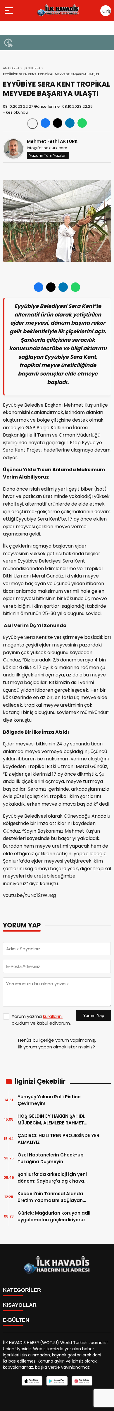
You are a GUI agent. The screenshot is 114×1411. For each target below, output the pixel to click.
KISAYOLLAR (20, 1305)
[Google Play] (56, 1380)
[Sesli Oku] (32, 123)
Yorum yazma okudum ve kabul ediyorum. (41, 1019)
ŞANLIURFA (32, 68)
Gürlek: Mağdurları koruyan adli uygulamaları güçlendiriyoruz (54, 1216)
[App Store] (32, 1380)
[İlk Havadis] (58, 10)
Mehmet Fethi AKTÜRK (52, 141)
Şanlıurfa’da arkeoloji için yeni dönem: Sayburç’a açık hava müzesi (52, 1177)
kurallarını (53, 1016)
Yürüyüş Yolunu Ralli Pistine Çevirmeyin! (49, 1100)
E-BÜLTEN (16, 1320)
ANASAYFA (11, 68)
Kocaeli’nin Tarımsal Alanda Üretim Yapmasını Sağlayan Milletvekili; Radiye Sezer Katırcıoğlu (50, 1197)
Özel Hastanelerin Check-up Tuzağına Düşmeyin (51, 1158)
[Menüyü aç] (9, 10)
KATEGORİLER (22, 1290)
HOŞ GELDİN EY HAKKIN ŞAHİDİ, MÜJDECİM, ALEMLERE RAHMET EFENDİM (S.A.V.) (51, 1119)
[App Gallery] (82, 1380)
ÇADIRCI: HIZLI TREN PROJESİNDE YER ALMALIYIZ (58, 1138)
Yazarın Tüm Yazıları (48, 155)
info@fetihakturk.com (47, 148)
